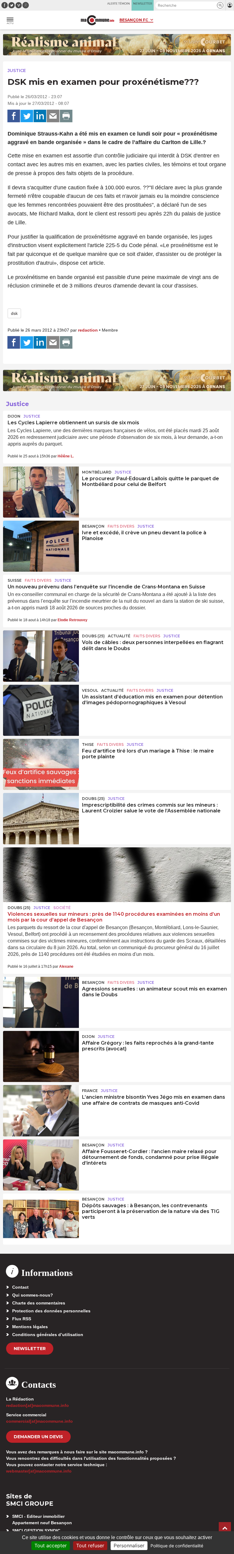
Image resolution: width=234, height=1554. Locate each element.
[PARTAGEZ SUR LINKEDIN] (40, 116)
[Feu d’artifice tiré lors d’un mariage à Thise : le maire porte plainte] (41, 764)
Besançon (93, 526)
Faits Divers (121, 526)
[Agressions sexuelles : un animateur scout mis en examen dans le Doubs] (41, 1002)
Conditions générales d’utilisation (47, 1334)
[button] (220, 5)
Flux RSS (21, 1318)
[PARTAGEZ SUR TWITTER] (27, 116)
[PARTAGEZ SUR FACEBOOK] (14, 116)
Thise (88, 744)
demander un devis (38, 1436)
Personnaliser (129, 1545)
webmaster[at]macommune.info (39, 1471)
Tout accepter (50, 1545)
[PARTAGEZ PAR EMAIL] (53, 116)
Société (62, 907)
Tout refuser (90, 1545)
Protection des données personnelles (51, 1310)
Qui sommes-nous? (32, 1295)
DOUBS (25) (93, 636)
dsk (14, 313)
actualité (119, 636)
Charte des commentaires (38, 1303)
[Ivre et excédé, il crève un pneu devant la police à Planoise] (41, 546)
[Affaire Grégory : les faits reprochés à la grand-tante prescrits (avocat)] (41, 1056)
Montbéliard (97, 472)
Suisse (15, 580)
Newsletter (30, 1348)
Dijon (14, 416)
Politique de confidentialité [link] (177, 1545)
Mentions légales (30, 1326)
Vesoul (90, 690)
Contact (20, 1287)
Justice (17, 70)
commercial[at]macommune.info (39, 1421)
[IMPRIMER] (66, 116)
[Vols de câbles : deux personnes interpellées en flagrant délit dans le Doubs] (41, 655)
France (90, 1090)
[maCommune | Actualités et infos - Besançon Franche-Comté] (97, 20)
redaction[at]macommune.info (37, 1405)
